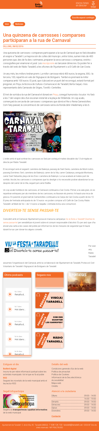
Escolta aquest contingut (83, 17)
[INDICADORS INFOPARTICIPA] (20, 401)
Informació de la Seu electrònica (66, 377)
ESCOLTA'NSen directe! (82, 4)
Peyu (55, 94)
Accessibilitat (58, 380)
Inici (7, 24)
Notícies (19, 24)
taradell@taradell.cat (73, 425)
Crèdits (55, 386)
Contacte (56, 416)
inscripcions (48, 63)
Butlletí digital (9, 368)
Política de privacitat (61, 371)
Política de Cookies (60, 374)
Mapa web (56, 383)
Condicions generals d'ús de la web (67, 368)
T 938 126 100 (55, 425)
